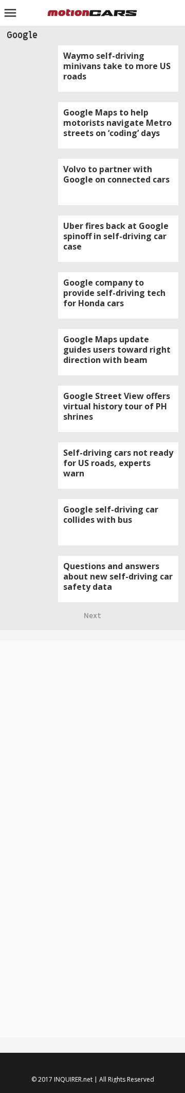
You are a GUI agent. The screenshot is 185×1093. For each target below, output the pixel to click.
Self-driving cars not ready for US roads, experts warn (118, 463)
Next (92, 616)
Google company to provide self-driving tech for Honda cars (114, 293)
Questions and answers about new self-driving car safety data (118, 576)
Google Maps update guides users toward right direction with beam (117, 350)
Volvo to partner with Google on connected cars (116, 174)
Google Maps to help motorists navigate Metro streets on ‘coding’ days (117, 123)
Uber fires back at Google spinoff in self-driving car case (116, 236)
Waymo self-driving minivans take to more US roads (117, 66)
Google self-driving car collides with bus (110, 514)
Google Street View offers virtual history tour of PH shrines (116, 406)
